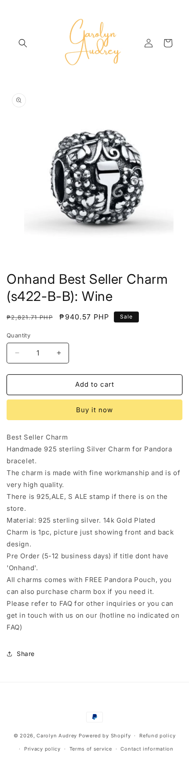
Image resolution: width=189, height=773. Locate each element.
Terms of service (90, 749)
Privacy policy (42, 749)
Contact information (146, 749)
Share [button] (26, 653)
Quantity (18, 335)
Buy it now (94, 410)
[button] (23, 43)
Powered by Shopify (105, 736)
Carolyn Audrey (56, 736)
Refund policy (157, 736)
